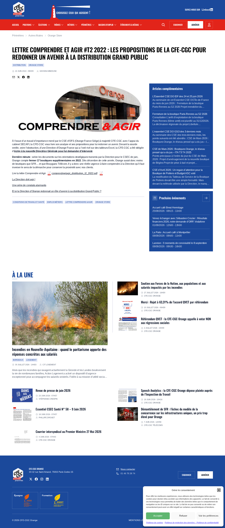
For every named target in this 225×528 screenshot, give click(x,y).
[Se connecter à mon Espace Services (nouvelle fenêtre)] (209, 24)
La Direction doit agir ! (23, 179)
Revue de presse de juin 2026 (53, 390)
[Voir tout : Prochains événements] (206, 198)
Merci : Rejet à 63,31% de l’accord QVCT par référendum (174, 302)
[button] (218, 490)
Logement (31, 360)
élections (42, 24)
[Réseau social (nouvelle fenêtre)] (31, 479)
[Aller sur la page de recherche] (163, 24)
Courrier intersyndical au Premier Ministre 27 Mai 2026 (68, 431)
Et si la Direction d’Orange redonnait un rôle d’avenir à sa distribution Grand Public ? (56, 191)
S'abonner (179, 25)
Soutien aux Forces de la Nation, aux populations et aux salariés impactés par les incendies (173, 285)
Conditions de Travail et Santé (28, 202)
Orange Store (55, 35)
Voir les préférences (208, 515)
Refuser (183, 515)
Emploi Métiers (54, 202)
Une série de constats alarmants (29, 185)
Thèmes (57, 24)
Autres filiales (35, 35)
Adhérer (195, 24)
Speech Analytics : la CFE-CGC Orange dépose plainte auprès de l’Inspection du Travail (176, 392)
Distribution (19, 65)
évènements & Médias (129, 24)
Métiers (70, 24)
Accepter (157, 515)
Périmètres (86, 24)
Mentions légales (139, 520)
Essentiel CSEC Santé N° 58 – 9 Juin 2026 (61, 409)
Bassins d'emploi (105, 24)
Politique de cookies (154, 523)
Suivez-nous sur (193, 9)
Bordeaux (18, 360)
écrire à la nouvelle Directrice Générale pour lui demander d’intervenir (53, 151)
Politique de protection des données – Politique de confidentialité (192, 523)
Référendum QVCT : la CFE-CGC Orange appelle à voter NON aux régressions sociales (176, 321)
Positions (27, 24)
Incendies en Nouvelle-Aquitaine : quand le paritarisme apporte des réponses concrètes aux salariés (59, 351)
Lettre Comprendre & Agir (79, 202)
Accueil (15, 24)
